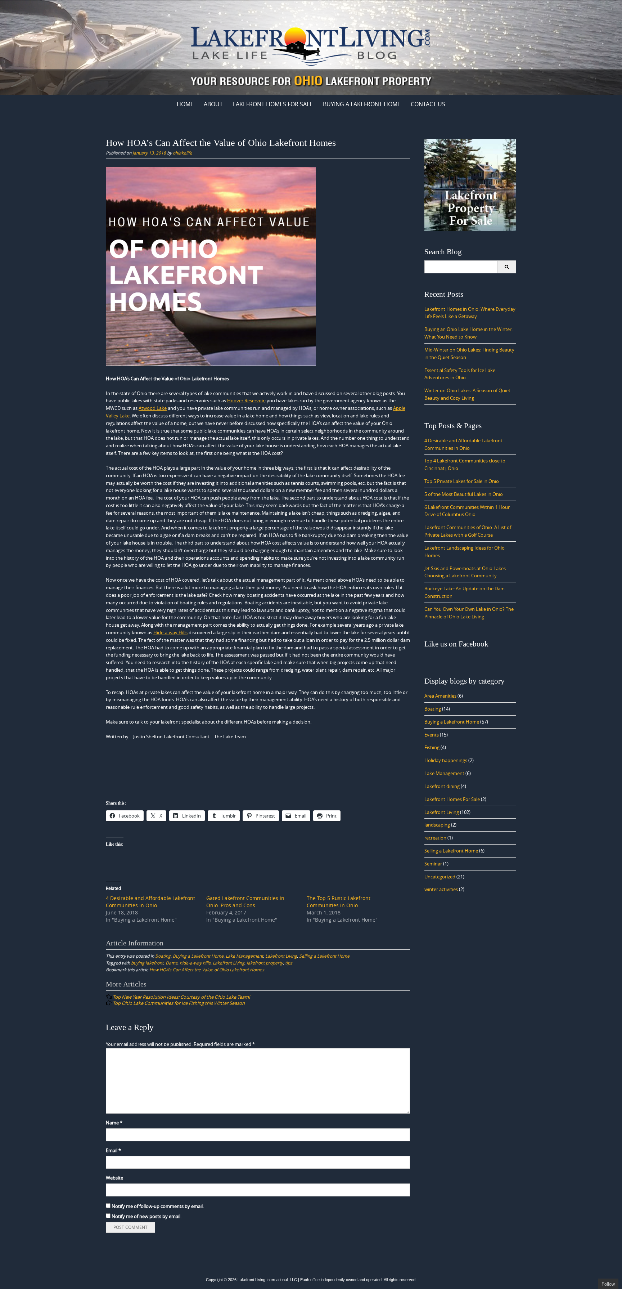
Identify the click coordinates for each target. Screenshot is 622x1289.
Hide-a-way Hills (170, 632)
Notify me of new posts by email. (146, 1216)
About (213, 104)
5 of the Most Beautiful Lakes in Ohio (463, 494)
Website (114, 1177)
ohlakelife (182, 153)
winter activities (441, 889)
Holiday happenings (445, 760)
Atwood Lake (153, 408)
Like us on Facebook (456, 644)
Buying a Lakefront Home (362, 104)
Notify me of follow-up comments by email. (158, 1206)
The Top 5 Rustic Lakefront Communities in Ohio (338, 902)
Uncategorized (439, 876)
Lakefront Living (281, 956)
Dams (171, 963)
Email (113, 1150)
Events (431, 734)
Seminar (433, 863)
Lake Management (244, 956)
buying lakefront (147, 963)
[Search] (506, 266)
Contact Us (428, 104)
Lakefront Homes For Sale (452, 799)
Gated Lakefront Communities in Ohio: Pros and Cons (245, 902)
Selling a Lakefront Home (324, 956)
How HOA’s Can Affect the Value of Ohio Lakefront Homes (206, 969)
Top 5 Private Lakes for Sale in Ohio (461, 481)
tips (288, 963)
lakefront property (265, 963)
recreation (435, 837)
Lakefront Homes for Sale (273, 104)
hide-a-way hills (195, 963)
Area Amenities (440, 696)
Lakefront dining (442, 786)
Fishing (432, 747)
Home (185, 104)
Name (114, 1122)
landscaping (437, 825)
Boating (163, 956)
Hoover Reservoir (246, 400)
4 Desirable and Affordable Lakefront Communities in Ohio (150, 902)
